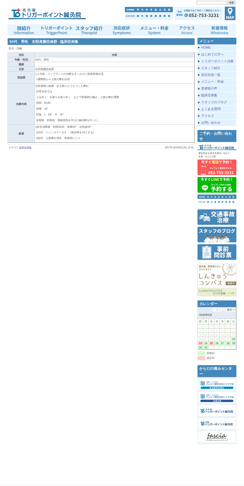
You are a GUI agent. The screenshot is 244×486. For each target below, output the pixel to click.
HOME (206, 47)
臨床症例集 (25, 147)
